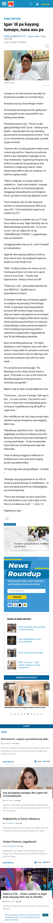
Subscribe (45, 4)
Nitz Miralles (9, 852)
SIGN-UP (17, 597)
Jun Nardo (6, 743)
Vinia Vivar (8, 800)
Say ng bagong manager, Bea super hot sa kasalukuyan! (25, 794)
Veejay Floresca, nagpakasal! (19, 900)
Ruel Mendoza (10, 905)
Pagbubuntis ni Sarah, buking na (21, 847)
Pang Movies (12, 18)
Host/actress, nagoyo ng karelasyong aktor (24, 739)
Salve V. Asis (33, 36)
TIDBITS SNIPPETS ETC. (15, 36)
